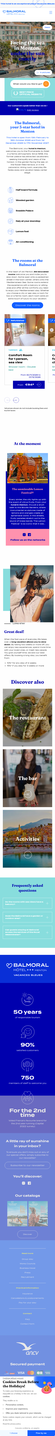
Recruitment (27, 1277)
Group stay (27, 1259)
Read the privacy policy (12, 1424)
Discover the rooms (27, 305)
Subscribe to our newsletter (27, 1165)
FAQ (27, 1319)
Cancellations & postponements (27, 1298)
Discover (27, 1234)
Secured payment (27, 1364)
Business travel (27, 1268)
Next (41, 330)
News (47, 27)
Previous (8, 330)
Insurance (27, 1294)
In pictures (45, 72)
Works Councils (27, 1264)
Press (27, 1273)
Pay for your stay (27, 1303)
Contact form (27, 1324)
